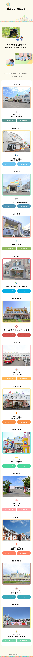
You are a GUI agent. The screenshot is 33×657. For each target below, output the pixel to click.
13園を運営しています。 (16, 76)
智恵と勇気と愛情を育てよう (16, 47)
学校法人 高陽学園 (16, 9)
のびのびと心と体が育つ (16, 45)
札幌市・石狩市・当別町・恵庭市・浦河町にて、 (16, 73)
